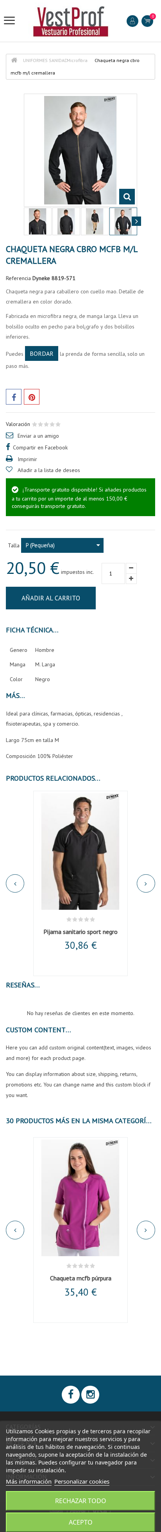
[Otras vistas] (24, 221)
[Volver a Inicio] (14, 60)
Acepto (81, 1522)
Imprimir (27, 459)
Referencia (18, 278)
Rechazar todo (80, 1500)
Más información (29, 1481)
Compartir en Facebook (40, 447)
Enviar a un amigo (38, 435)
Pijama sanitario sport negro (80, 932)
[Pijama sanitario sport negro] (80, 851)
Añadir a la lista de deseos (49, 470)
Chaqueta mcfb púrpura (80, 1278)
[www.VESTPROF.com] (71, 21)
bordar (42, 353)
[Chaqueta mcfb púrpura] (80, 1198)
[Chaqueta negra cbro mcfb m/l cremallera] (38, 221)
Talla (14, 545)
